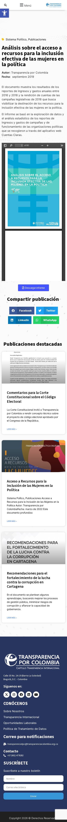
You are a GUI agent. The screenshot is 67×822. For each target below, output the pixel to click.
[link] (4, 13)
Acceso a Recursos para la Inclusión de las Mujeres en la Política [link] (30, 485)
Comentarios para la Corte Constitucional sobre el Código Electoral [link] (31, 397)
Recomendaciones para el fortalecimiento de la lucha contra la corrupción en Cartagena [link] (28, 580)
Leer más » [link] (12, 429)
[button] (25, 5)
